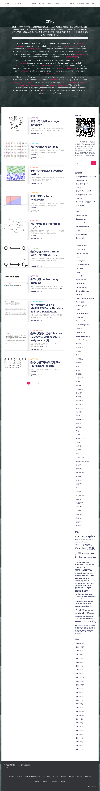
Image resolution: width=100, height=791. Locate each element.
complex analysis (81, 223)
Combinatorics (81, 219)
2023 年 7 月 (80, 658)
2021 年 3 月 (80, 742)
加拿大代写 (88, 776)
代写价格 (56, 3)
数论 (37, 118)
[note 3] (44, 90)
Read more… (56, 130)
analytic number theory (66, 68)
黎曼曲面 (79, 525)
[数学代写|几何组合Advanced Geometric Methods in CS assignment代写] (16, 336)
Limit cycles (79, 601)
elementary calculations (23, 82)
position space (80, 618)
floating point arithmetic (59, 85)
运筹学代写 (79, 510)
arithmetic (54, 80)
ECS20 (83, 567)
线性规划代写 (80, 472)
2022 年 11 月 (80, 681)
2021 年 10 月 (80, 715)
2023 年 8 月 (80, 654)
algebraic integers (71, 57)
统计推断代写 (80, 495)
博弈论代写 (79, 359)
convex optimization (82, 226)
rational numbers (80, 54)
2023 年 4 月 (80, 666)
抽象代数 (79, 412)
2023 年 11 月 (80, 643)
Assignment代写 (80, 539)
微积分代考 (79, 404)
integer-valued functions (71, 46)
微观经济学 (79, 408)
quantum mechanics (82, 313)
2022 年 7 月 (80, 692)
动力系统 (79, 351)
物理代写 (26, 765)
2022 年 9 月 (80, 689)
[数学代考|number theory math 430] (16, 282)
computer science (38, 85)
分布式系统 (79, 347)
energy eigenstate (81, 573)
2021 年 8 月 (80, 723)
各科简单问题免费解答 (83, 3)
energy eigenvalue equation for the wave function (85, 575)
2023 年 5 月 (80, 662)
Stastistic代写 (80, 332)
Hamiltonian (79, 594)
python (78, 309)
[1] (50, 51)
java (77, 257)
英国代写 (37, 781)
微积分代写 (79, 400)
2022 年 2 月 (80, 707)
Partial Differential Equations (85, 298)
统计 (77, 488)
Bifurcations (89, 539)
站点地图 (7, 765)
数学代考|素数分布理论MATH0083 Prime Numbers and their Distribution (46, 308)
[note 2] (39, 79)
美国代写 (79, 776)
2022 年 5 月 (80, 696)
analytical (17, 66)
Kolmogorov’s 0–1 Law (86, 599)
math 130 (81, 610)
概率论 (78, 442)
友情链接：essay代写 (16, 765)
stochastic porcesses (83, 336)
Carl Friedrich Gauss (31, 49)
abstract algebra (81, 215)
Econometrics (80, 238)
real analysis (80, 317)
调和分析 (79, 506)
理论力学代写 (80, 457)
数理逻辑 (79, 427)
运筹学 (79, 633)
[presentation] (36, 227)
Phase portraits (89, 616)
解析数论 (41, 301)
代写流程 (49, 3)
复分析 (78, 370)
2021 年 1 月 (80, 749)
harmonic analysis (82, 253)
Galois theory (87, 585)
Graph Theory (80, 249)
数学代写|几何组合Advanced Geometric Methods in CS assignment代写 (46, 337)
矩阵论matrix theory (82, 461)
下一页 (37, 383)
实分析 (78, 381)
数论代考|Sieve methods (44, 146)
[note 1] (53, 51)
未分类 (78, 434)
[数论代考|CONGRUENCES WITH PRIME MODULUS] (16, 256)
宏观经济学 (79, 378)
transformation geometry (84, 340)
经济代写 (79, 484)
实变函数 (79, 385)
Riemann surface (81, 321)
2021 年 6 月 (80, 730)
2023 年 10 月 (80, 647)
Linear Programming (83, 264)
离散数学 (79, 465)
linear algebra (80, 261)
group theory (81, 591)
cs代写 (78, 230)
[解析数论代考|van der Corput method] (16, 173)
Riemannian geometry (83, 325)
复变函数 (79, 374)
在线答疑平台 (54, 781)
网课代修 (72, 3)
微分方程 (79, 397)
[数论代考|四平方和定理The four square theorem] (16, 363)
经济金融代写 (46, 776)
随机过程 (79, 518)
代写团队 (41, 3)
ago (39, 133)
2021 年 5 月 (80, 734)
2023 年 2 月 (80, 673)
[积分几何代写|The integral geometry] (16, 124)
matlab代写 (79, 276)
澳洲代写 (45, 781)
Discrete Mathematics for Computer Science (84, 564)
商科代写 (79, 362)
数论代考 (82, 630)
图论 (77, 366)
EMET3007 (80, 570)
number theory (80, 283)
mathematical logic (69, 82)
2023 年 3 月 (80, 670)
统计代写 (79, 491)
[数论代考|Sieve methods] (16, 150)
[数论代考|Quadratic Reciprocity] (16, 198)
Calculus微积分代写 (83, 545)
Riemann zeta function (49, 66)
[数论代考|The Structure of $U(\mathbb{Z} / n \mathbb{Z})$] (16, 227)
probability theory (81, 306)
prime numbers (79, 51)
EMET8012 (90, 570)
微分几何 (79, 393)
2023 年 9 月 (80, 651)
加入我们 (64, 3)
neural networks (81, 280)
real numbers (25, 71)
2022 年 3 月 (80, 704)
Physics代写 (80, 302)
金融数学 (79, 514)
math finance (80, 268)
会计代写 (79, 344)
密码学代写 (79, 389)
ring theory (84, 622)
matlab (78, 272)
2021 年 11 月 (80, 711)
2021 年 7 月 (80, 726)
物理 (77, 453)
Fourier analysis (81, 242)
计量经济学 (79, 503)
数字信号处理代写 (83, 628)
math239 (87, 610)
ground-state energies (83, 588)
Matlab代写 (83, 613)
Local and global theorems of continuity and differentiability (84, 603)
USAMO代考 (80, 625)
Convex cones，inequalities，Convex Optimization (85, 560)
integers (55, 46)
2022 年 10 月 (80, 685)
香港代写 (79, 522)
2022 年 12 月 (80, 677)
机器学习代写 (80, 438)
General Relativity (81, 245)
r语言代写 (79, 328)
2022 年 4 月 (80, 700)
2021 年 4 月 (80, 738)
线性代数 (79, 469)
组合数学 (41, 330)
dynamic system (81, 234)
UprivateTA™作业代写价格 (32, 776)
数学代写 (32, 118)
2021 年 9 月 (80, 719)
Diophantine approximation (50, 73)
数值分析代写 (80, 419)
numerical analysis (82, 287)
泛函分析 (79, 446)
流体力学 (79, 450)
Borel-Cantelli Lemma (81, 542)
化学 (77, 355)
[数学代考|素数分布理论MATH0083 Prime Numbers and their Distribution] (16, 307)
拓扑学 (78, 416)
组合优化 (79, 476)
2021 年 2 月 (80, 745)
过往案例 (34, 3)
